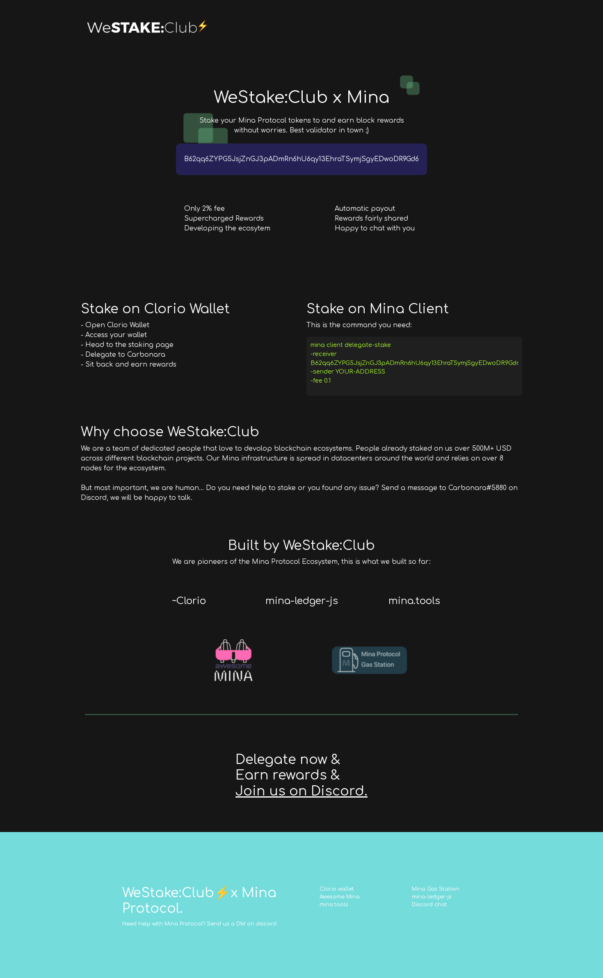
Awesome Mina (340, 897)
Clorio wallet (337, 889)
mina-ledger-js (301, 600)
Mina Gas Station (435, 889)
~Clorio (189, 600)
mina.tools (414, 600)
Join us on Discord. (301, 791)
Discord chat (429, 904)
